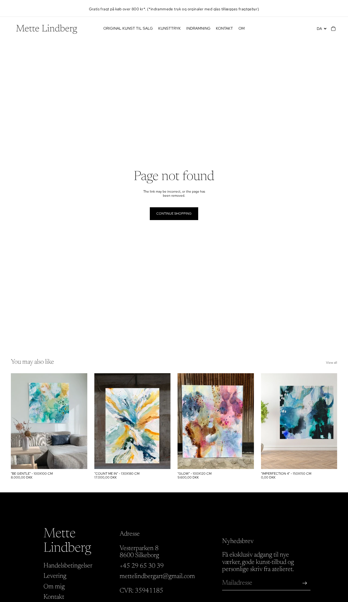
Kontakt (54, 597)
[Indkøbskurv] (333, 29)
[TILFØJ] (79, 460)
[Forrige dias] (19, 421)
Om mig (54, 587)
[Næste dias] (79, 421)
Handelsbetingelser (68, 566)
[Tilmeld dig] (304, 583)
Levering (55, 576)
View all (331, 363)
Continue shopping (174, 213)
